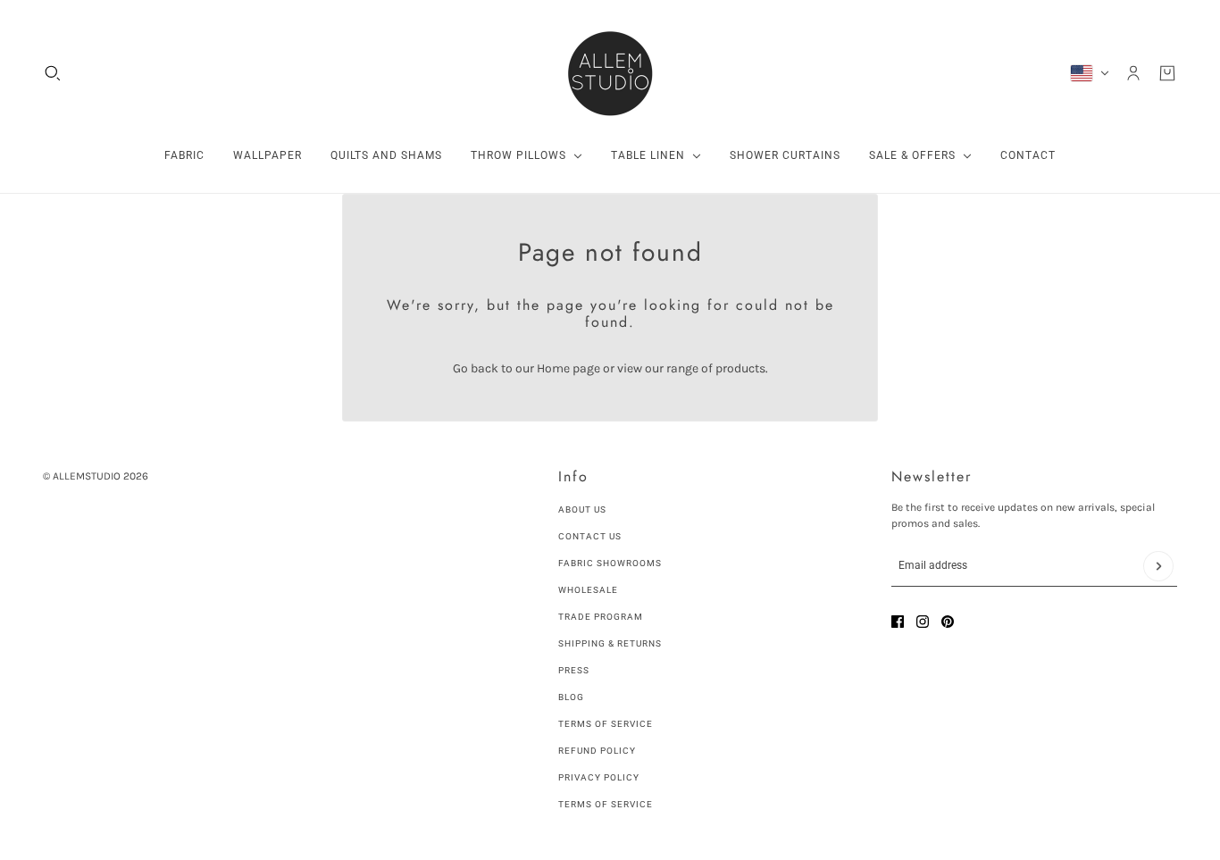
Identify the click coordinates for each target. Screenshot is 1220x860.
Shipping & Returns (610, 643)
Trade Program (600, 617)
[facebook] (897, 621)
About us (582, 509)
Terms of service (605, 804)
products (740, 368)
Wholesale (588, 590)
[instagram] (922, 621)
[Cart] (1167, 73)
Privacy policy (598, 777)
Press (573, 670)
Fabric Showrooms (610, 563)
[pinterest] (947, 621)
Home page (568, 368)
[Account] (1133, 73)
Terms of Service (605, 724)
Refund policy (597, 751)
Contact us (590, 536)
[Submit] (1158, 566)
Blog (571, 697)
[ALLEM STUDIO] (610, 73)
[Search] (53, 73)
